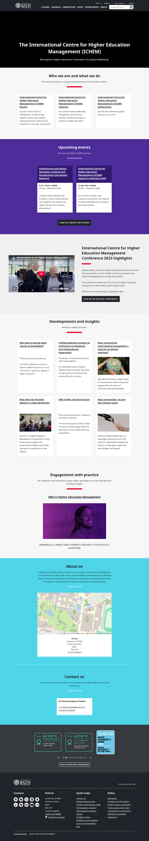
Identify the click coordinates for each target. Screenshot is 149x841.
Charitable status (20, 834)
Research (56, 7)
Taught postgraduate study (88, 804)
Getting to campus (56, 817)
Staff (97, 3)
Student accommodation (87, 820)
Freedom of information (118, 801)
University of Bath (24, 5)
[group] (47, 742)
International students (86, 811)
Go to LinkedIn (32, 799)
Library (79, 814)
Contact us (81, 798)
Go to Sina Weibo (26, 805)
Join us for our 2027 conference (101, 299)
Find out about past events (74, 222)
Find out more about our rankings (74, 765)
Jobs (78, 826)
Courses (45, 7)
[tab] (63, 757)
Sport (80, 7)
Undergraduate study (85, 801)
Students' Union (83, 817)
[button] (58, 758)
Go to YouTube (32, 805)
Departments (92, 7)
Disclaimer (112, 798)
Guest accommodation (86, 823)
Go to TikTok (16, 805)
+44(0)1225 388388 (53, 814)
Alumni (131, 3)
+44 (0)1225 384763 (67, 710)
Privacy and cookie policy (118, 808)
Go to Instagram (26, 799)
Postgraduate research (86, 808)
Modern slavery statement (119, 804)
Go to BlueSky (21, 799)
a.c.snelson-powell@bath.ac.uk (72, 707)
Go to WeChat (21, 805)
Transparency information (119, 811)
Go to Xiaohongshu (37, 805)
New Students (119, 3)
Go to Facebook (16, 799)
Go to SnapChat (37, 799)
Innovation (69, 7)
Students (107, 3)
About (104, 7)
